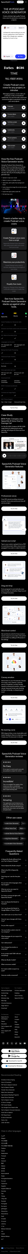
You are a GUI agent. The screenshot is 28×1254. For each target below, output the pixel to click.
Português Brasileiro (7, 1178)
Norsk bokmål (5, 1173)
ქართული (4, 1209)
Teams (3, 1021)
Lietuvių (3, 1224)
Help (16, 1029)
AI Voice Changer (6, 1102)
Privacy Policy (4, 1251)
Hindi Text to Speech (7, 1112)
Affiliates (17, 1027)
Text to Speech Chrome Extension (10, 1110)
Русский (3, 1181)
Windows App (5, 998)
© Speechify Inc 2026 (15, 1251)
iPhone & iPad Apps (6, 990)
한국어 (3, 1171)
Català (3, 1234)
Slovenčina (4, 1211)
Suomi (3, 1158)
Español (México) (6, 1188)
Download (4, 1008)
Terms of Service (20, 1248)
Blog (16, 1022)
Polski (3, 1176)
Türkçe (3, 1196)
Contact (17, 1019)
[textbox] (14, 36)
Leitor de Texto (5, 1122)
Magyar (3, 1138)
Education (4, 1024)
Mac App (3, 995)
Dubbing (17, 993)
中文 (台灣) (4, 1143)
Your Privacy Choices (9, 1248)
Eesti (2, 1216)
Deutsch (3, 1161)
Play (21, 56)
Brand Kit (17, 1037)
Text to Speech (5, 988)
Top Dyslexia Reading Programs (10, 1095)
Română (3, 1201)
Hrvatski (3, 1219)
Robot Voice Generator (7, 1097)
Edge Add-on (5, 1005)
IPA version (20, 638)
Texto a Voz (4, 1120)
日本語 (3, 1168)
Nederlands (4, 1153)
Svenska (3, 1191)
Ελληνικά (3, 1221)
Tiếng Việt (4, 1198)
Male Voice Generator (7, 1092)
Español (3, 1186)
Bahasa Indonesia (6, 1229)
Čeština (3, 1148)
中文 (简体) (4, 1141)
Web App (3, 1000)
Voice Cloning (18, 995)
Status (16, 1032)
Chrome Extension (6, 1003)
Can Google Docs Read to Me (9, 1107)
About (16, 1017)
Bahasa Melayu (5, 1236)
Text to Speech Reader (7, 1087)
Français (3, 1156)
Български (4, 1206)
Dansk (3, 1151)
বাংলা (2, 1231)
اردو (2, 1239)
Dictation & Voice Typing (8, 1080)
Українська (4, 1183)
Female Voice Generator (8, 1090)
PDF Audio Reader (6, 1105)
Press (16, 1034)
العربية (3, 1136)
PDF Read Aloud (5, 1115)
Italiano (3, 1166)
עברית (2, 1226)
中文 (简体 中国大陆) (7, 1146)
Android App (4, 993)
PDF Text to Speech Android (9, 1085)
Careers (17, 1024)
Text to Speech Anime (7, 1100)
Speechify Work (19, 998)
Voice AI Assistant (6, 1082)
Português (4, 1203)
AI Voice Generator (20, 990)
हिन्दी (2, 1163)
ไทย (2, 1193)
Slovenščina (4, 1214)
